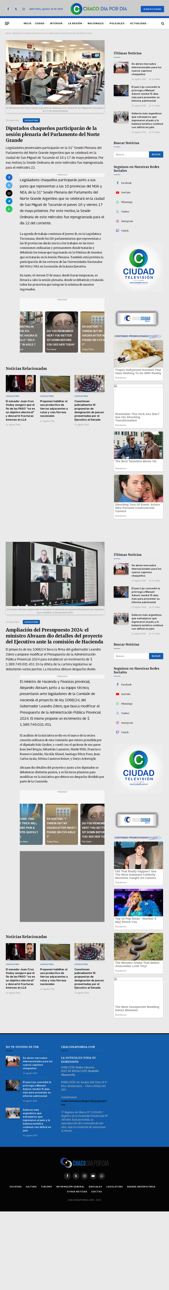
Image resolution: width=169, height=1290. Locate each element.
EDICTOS (96, 1191)
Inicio (8, 33)
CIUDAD (39, 23)
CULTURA (31, 1186)
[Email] (9, 193)
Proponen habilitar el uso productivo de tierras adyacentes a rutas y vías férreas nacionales (54, 409)
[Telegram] (9, 201)
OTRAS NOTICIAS (77, 1191)
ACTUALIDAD (138, 23)
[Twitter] (9, 185)
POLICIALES (117, 23)
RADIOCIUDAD (152, 9)
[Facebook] (9, 177)
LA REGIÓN (75, 23)
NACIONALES (96, 23)
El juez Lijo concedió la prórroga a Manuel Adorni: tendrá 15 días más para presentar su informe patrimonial (146, 93)
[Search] (162, 23)
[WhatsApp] (9, 209)
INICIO (28, 23)
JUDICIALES (95, 1186)
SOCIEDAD (15, 1186)
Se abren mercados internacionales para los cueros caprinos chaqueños (146, 69)
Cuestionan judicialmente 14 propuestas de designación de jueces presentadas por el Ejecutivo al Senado (89, 410)
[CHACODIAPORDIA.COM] (98, 9)
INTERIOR (56, 23)
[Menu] (7, 23)
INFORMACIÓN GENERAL (70, 1186)
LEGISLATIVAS (31, 120)
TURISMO (46, 1186)
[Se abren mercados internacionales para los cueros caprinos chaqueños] (121, 67)
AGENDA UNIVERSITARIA (141, 1186)
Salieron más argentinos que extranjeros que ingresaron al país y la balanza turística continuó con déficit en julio (147, 120)
